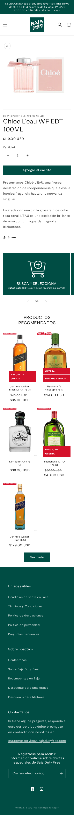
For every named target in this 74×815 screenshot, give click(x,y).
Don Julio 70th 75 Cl (19, 463)
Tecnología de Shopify (48, 808)
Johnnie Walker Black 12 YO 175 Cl (20, 388)
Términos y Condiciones (25, 606)
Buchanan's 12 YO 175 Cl (54, 463)
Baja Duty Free (30, 808)
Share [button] (12, 237)
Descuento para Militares (26, 697)
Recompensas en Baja (24, 678)
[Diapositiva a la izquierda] (27, 301)
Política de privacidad (24, 625)
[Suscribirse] (61, 773)
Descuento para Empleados (28, 687)
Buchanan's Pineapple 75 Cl (54, 388)
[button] (5, 24)
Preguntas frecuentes (23, 634)
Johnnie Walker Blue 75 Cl (19, 538)
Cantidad (9, 147)
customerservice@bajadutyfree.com (37, 741)
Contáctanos (17, 660)
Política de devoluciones (25, 615)
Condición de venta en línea (28, 597)
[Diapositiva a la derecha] (46, 301)
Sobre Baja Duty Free (23, 669)
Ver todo (37, 557)
